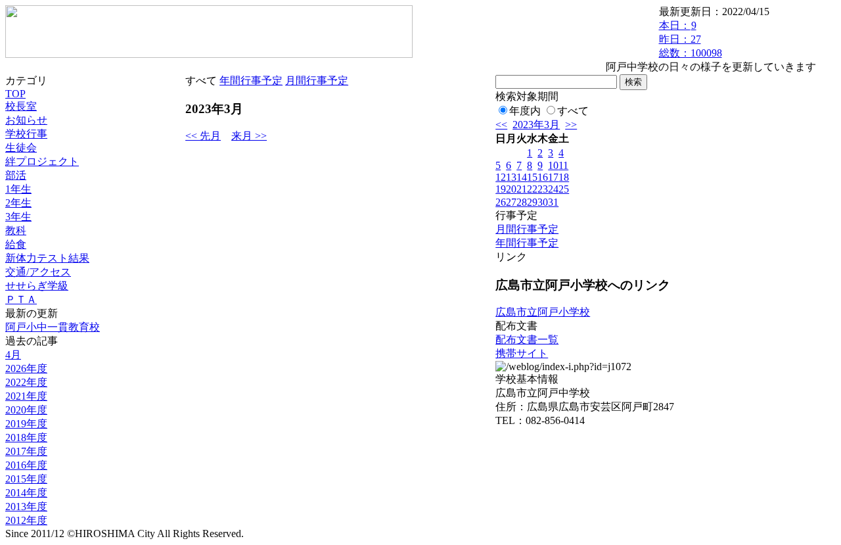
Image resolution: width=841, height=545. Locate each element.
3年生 (18, 216)
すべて (573, 110)
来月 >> (249, 135)
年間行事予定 (251, 80)
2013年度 (26, 506)
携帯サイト (521, 353)
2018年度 (26, 437)
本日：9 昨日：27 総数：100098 (690, 39)
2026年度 (26, 368)
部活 (15, 175)
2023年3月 (536, 124)
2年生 (18, 202)
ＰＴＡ (21, 299)
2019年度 (26, 423)
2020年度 (26, 409)
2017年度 (26, 451)
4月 (13, 354)
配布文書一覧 (526, 339)
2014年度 (26, 492)
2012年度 (26, 520)
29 (532, 202)
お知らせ (26, 120)
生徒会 (21, 147)
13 (511, 177)
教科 (15, 230)
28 (521, 202)
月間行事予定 (316, 80)
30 (542, 202)
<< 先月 (203, 135)
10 (553, 165)
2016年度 (26, 465)
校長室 (21, 106)
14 (521, 177)
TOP (15, 93)
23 (542, 189)
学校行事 (26, 133)
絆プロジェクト (42, 161)
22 (532, 189)
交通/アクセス (38, 271)
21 (521, 189)
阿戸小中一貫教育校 (52, 327)
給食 (15, 244)
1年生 (18, 189)
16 (542, 177)
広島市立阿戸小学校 (542, 312)
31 (553, 202)
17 (553, 177)
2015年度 (26, 479)
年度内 (525, 110)
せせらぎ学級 (36, 285)
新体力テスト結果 (47, 258)
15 (532, 177)
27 (511, 202)
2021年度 (26, 396)
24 (553, 189)
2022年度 (26, 382)
